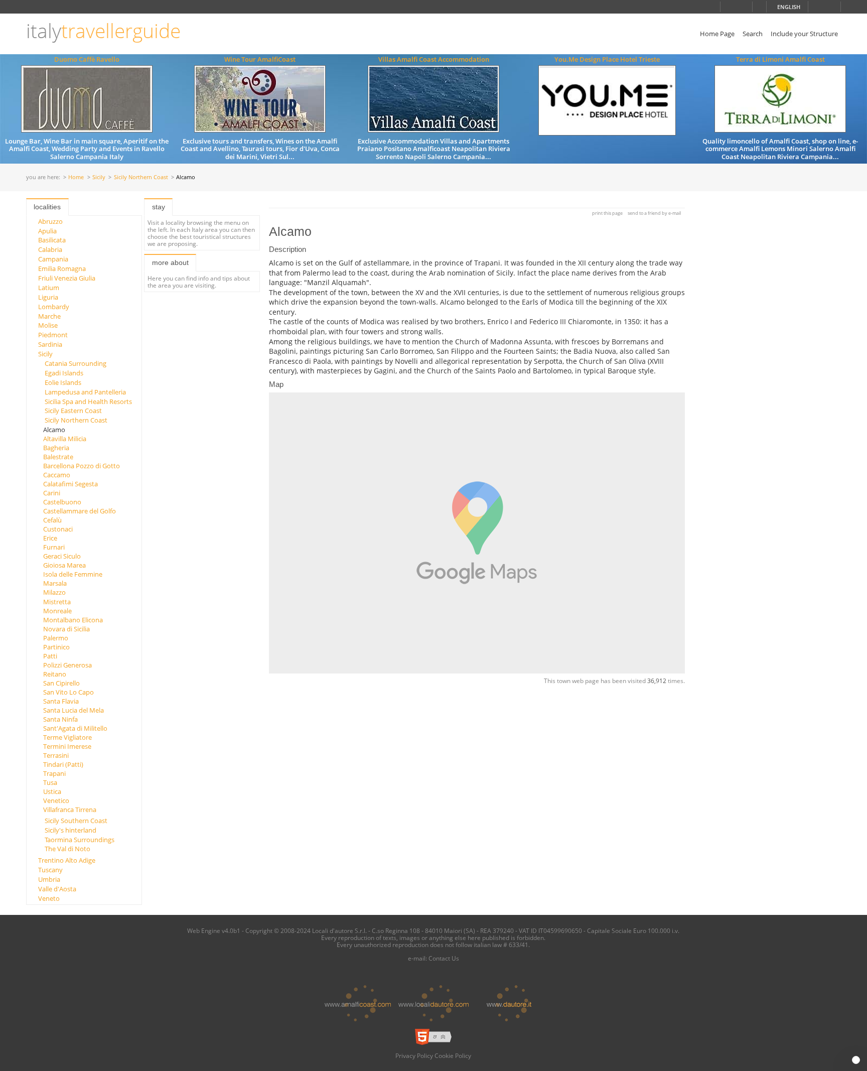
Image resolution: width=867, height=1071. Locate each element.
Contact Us (443, 958)
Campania (53, 258)
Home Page (717, 33)
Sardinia (50, 344)
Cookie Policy (453, 1055)
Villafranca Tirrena (69, 809)
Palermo (55, 637)
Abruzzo (50, 221)
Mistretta (57, 601)
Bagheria (56, 447)
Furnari (54, 547)
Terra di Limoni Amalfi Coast (780, 59)
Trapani (54, 773)
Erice (50, 538)
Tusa (50, 782)
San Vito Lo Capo (68, 692)
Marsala (55, 583)
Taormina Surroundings (79, 839)
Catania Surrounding (75, 363)
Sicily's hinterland (70, 830)
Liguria (48, 297)
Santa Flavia (61, 701)
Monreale (57, 610)
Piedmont (53, 334)
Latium (48, 287)
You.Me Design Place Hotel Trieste (607, 59)
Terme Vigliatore (67, 737)
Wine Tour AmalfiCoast (260, 59)
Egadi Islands (64, 372)
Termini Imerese (67, 746)
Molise (48, 325)
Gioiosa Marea (64, 565)
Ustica (52, 791)
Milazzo (54, 592)
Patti (50, 655)
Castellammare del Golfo (79, 510)
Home (76, 177)
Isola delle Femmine (72, 574)
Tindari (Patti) (63, 764)
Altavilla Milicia (64, 438)
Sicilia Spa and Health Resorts (88, 401)
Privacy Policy (414, 1055)
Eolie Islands (63, 382)
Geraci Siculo (62, 556)
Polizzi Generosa (67, 664)
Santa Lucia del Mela (73, 710)
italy (103, 31)
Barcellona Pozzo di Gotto (81, 465)
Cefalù (52, 519)
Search (753, 33)
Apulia (47, 230)
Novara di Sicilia (66, 628)
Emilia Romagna (62, 268)
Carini (51, 492)
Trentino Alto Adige (66, 860)
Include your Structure (804, 33)
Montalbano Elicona (73, 619)
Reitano (54, 674)
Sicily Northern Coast (141, 177)
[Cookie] (856, 1060)
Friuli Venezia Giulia (66, 278)
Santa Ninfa (60, 719)
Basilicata (52, 239)
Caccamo (56, 474)
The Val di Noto (67, 848)
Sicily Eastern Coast (73, 410)
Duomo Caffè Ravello (86, 59)
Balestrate (58, 456)
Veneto (49, 898)
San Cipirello (61, 683)
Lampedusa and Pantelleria (85, 391)
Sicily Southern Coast (76, 820)
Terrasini (56, 755)
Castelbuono (62, 501)
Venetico (56, 800)
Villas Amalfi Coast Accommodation (433, 59)
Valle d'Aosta (57, 888)
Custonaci (58, 528)
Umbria (49, 879)
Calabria (50, 249)
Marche (49, 316)
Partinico (56, 646)
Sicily (98, 177)
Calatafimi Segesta (70, 483)
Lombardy (53, 306)
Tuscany (50, 869)
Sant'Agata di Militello (75, 728)
